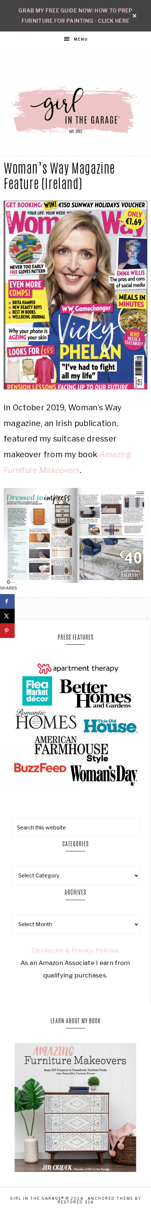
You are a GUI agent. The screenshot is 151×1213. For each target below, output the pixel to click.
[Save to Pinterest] (7, 631)
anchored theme (110, 1198)
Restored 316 (76, 1202)
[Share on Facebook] (7, 601)
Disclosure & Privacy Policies (75, 950)
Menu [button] (81, 39)
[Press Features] (75, 723)
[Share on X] (7, 616)
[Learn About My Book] (75, 1169)
